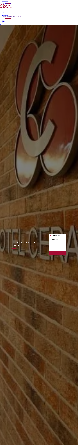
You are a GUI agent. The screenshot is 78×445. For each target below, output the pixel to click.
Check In (53, 239)
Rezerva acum (8, 3)
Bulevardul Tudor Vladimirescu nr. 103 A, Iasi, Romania (11, 16)
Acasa (3, 9)
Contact (3, 12)
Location (53, 235)
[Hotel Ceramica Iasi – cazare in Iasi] (7, 8)
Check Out (53, 243)
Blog (2, 11)
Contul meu (3, 3)
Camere (3, 10)
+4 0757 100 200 (5, 1)
